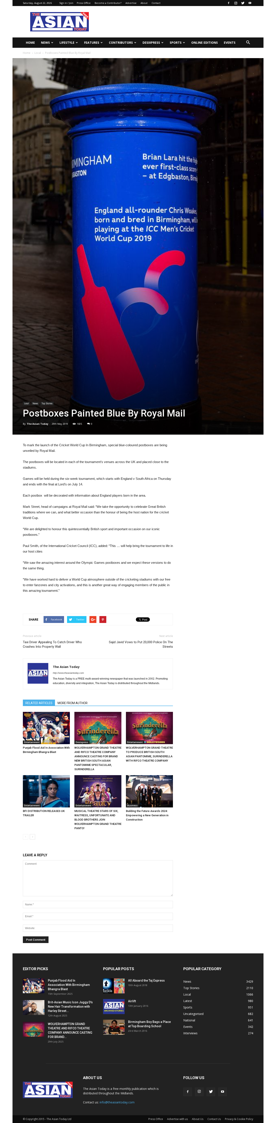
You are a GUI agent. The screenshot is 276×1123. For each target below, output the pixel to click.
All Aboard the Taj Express (146, 980)
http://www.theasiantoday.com (68, 673)
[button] (248, 42)
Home (30, 42)
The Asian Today (37, 423)
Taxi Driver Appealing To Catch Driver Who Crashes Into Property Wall (52, 644)
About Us (197, 1119)
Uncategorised (193, 1014)
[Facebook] (228, 3)
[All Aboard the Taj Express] (114, 985)
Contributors (121, 42)
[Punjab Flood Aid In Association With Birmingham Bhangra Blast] (46, 728)
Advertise (130, 3)
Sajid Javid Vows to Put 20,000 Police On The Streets (141, 644)
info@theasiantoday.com (117, 1102)
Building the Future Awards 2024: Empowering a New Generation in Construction (147, 815)
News (45, 42)
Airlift (132, 1001)
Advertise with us (177, 1119)
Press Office (84, 3)
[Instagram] (235, 3)
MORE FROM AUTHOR (73, 703)
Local (37, 53)
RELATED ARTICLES (38, 703)
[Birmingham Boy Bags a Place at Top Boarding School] (114, 1027)
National (189, 1020)
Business (132, 805)
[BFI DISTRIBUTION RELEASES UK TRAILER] (46, 791)
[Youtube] (250, 3)
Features (91, 42)
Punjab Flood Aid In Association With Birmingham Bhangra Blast (69, 985)
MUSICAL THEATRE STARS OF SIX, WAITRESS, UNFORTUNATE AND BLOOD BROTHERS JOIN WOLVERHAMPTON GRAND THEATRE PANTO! (97, 819)
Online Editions (204, 42)
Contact (156, 3)
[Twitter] (243, 3)
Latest (187, 1001)
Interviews (190, 1033)
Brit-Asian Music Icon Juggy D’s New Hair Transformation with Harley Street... (70, 1007)
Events (229, 42)
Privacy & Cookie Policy (239, 1119)
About (144, 3)
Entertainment (32, 742)
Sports (176, 42)
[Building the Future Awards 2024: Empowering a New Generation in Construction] (149, 791)
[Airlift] (114, 1006)
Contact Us (214, 1119)
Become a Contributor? (108, 3)
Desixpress (82, 742)
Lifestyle (67, 42)
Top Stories (47, 403)
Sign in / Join (66, 3)
